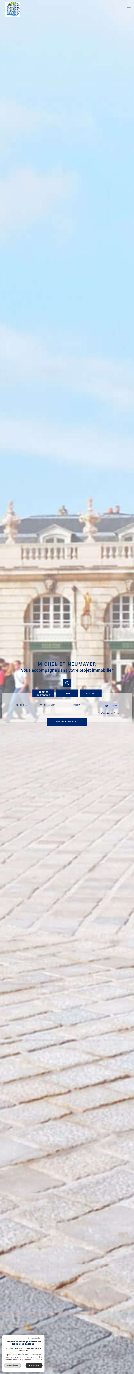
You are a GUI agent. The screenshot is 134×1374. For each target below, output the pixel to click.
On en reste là (33, 1338)
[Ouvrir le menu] (130, 6)
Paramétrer (12, 1365)
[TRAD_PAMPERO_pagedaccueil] (12, 16)
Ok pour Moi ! (34, 1365)
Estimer (91, 693)
